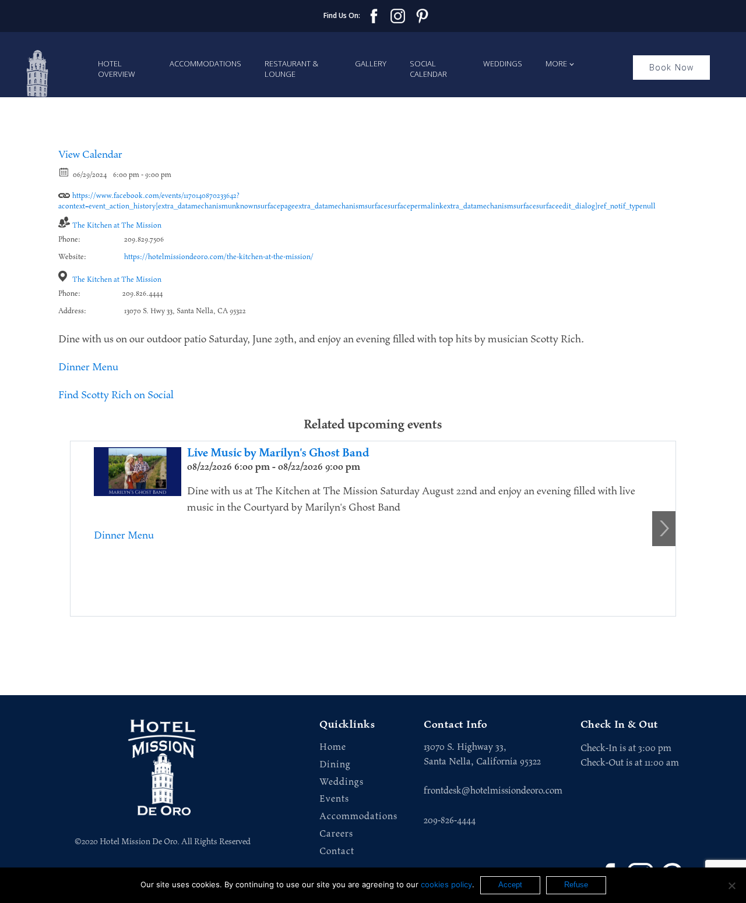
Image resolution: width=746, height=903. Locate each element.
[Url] (64, 192)
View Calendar (90, 154)
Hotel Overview (116, 68)
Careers (336, 834)
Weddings (502, 63)
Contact (336, 851)
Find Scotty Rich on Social (116, 395)
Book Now (671, 67)
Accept (510, 884)
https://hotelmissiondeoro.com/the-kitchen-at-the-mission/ (219, 257)
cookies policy (446, 884)
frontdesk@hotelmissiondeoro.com (493, 790)
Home (332, 747)
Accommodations (205, 63)
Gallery (370, 63)
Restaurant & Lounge (291, 68)
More (556, 63)
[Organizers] (64, 222)
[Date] (64, 171)
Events (334, 799)
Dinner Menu (88, 367)
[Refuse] (731, 885)
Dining (335, 764)
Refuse (576, 884)
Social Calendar (428, 68)
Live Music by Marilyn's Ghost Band (278, 453)
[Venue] (64, 276)
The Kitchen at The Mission (116, 225)
